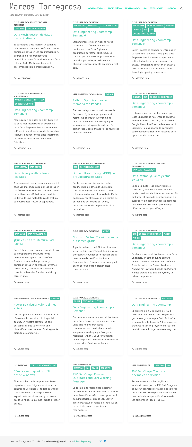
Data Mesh (19, 28)
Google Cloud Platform (144, 34)
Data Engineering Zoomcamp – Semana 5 (152, 41)
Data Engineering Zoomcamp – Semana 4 (34, 111)
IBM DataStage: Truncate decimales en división (148, 373)
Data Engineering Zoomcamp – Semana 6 (93, 33)
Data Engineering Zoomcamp (151, 304)
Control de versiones (41, 365)
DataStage (78, 368)
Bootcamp (167, 298)
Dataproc (137, 30)
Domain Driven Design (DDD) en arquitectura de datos (94, 175)
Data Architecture (33, 22)
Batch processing (155, 26)
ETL (145, 30)
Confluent (93, 26)
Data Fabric (20, 234)
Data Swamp (149, 170)
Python (109, 94)
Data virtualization (36, 28)
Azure (106, 231)
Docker (77, 301)
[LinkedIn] (105, 441)
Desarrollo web (132, 8)
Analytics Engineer (23, 100)
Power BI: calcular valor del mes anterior (35, 306)
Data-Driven (35, 167)
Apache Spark (138, 26)
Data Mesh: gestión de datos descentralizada (33, 36)
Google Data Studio (24, 104)
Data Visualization (38, 298)
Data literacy (21, 167)
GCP (151, 30)
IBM (87, 368)
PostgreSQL (88, 301)
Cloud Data (19, 22)
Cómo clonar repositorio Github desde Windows (35, 373)
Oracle (95, 368)
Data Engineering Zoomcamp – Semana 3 (152, 105)
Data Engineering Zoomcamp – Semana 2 (152, 246)
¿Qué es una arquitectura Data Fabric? (34, 242)
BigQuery (170, 26)
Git (54, 365)
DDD (75, 167)
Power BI (55, 298)
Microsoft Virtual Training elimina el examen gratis (95, 239)
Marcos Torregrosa (45, 6)
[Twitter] (101, 441)
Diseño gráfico (115, 8)
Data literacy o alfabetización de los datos (35, 175)
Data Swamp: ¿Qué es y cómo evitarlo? (151, 177)
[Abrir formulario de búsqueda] (181, 8)
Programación (95, 94)
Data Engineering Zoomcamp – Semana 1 (93, 309)
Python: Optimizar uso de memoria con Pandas (90, 102)
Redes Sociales (156, 8)
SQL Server (105, 368)
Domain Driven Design (89, 167)
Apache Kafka (79, 26)
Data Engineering (95, 8)
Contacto (171, 8)
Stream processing (108, 26)
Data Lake (137, 170)
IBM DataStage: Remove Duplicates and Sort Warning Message (92, 377)
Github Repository (83, 441)
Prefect (167, 234)
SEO (145, 8)
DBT (36, 100)
